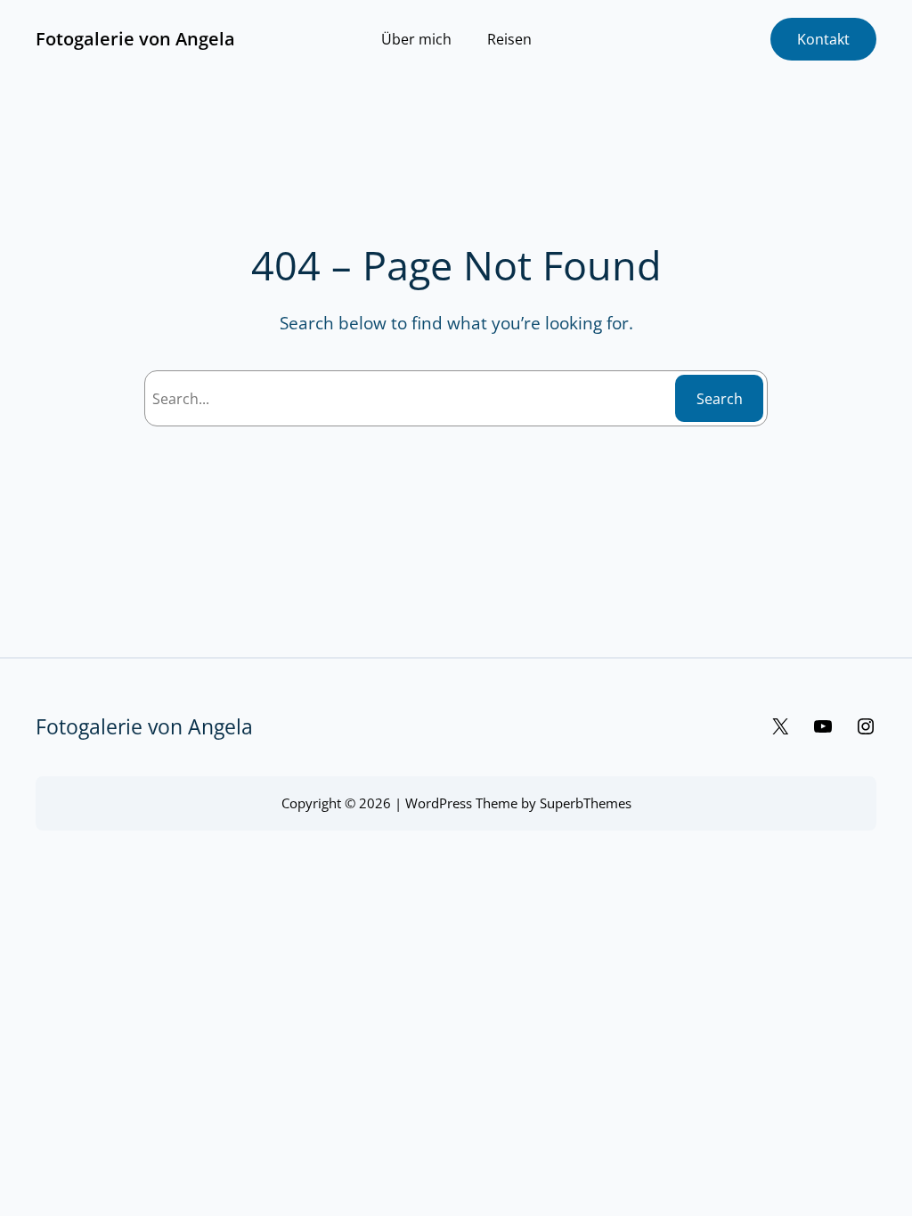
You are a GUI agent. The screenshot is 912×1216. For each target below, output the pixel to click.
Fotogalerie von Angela (135, 39)
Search (719, 399)
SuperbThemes (585, 803)
